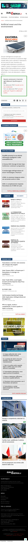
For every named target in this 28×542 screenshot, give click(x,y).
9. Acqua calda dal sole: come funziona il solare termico (12, 354)
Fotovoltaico (3, 499)
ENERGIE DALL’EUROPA (18, 226)
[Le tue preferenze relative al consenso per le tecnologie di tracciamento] (25, 539)
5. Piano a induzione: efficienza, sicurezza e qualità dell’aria (12, 377)
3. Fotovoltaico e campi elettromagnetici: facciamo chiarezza (11, 387)
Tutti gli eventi (20, 314)
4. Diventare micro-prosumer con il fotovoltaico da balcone (14, 382)
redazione (15, 531)
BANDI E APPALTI (16, 199)
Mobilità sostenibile (5, 503)
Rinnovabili (4, 17)
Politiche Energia (14, 17)
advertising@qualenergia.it (11, 510)
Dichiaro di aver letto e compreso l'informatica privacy (12, 115)
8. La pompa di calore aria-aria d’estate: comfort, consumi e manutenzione (12, 360)
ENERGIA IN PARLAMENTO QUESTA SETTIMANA (18, 241)
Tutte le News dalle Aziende (16, 191)
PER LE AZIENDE (6, 506)
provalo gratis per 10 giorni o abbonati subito (13, 91)
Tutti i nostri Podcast (19, 393)
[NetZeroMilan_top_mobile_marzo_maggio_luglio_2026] (14, 5)
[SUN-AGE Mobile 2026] (14, 44)
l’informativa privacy (19, 116)
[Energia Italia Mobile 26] (14, 138)
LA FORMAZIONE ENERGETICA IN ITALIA (18, 212)
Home (2, 20)
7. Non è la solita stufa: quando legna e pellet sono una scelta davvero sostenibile (12, 366)
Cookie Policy (9, 535)
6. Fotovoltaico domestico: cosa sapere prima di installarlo (12, 372)
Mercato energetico (5, 501)
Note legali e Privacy (19, 534)
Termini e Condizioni (17, 535)
